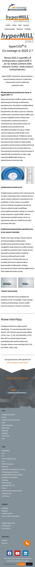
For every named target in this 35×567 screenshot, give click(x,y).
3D (3, 456)
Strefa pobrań (6, 525)
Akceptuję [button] (21, 564)
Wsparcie (5, 511)
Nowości (4, 543)
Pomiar (4, 488)
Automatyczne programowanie (12, 491)
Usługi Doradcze (7, 513)
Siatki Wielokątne (7, 425)
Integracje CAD (6, 493)
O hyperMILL (6, 450)
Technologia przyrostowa (10, 472)
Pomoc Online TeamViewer (10, 516)
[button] (27, 543)
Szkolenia (5, 508)
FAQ (3, 438)
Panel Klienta (6, 528)
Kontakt (4, 540)
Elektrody (5, 430)
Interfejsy (5, 433)
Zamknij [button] (29, 564)
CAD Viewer (5, 436)
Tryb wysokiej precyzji (9, 458)
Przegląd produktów (8, 414)
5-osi (3, 461)
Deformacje (5, 428)
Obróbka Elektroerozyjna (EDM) (12, 475)
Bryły (3, 422)
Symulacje (5, 480)
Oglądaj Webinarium (8, 523)
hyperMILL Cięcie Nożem (10, 477)
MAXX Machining (7, 464)
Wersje (4, 417)
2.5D (3, 453)
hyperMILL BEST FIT (8, 485)
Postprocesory (6, 483)
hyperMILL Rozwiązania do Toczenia (13, 469)
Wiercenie (5, 467)
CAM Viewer (6, 496)
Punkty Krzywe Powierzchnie (11, 420)
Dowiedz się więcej (10, 564)
